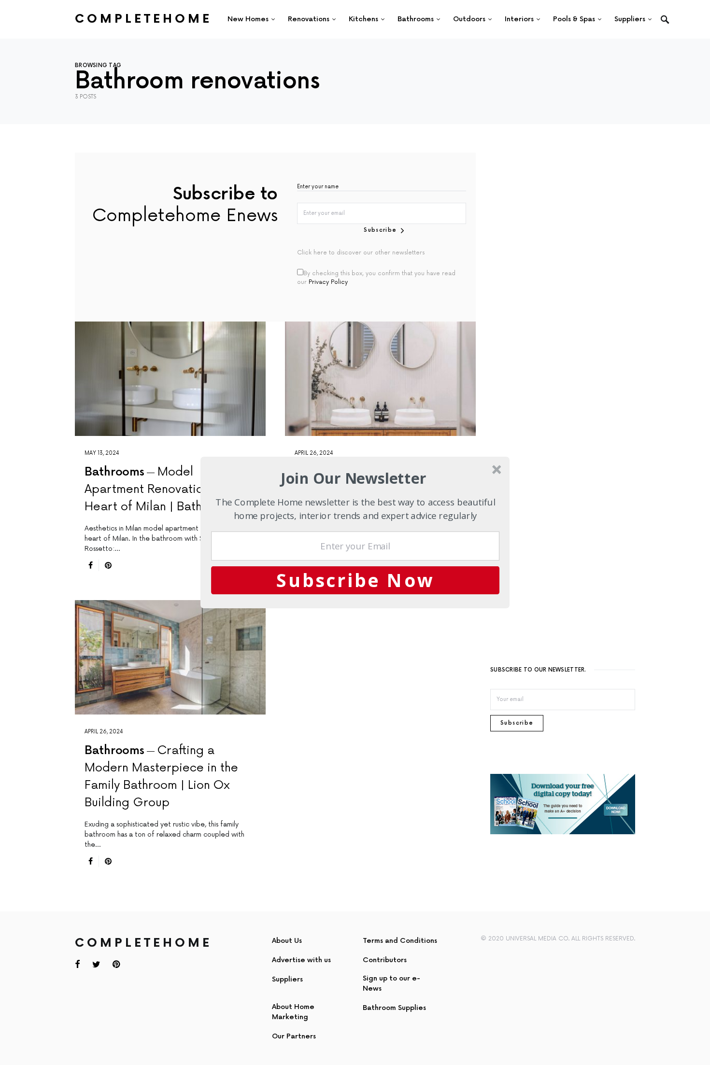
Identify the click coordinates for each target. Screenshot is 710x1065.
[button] (354, 478)
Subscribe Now (355, 580)
